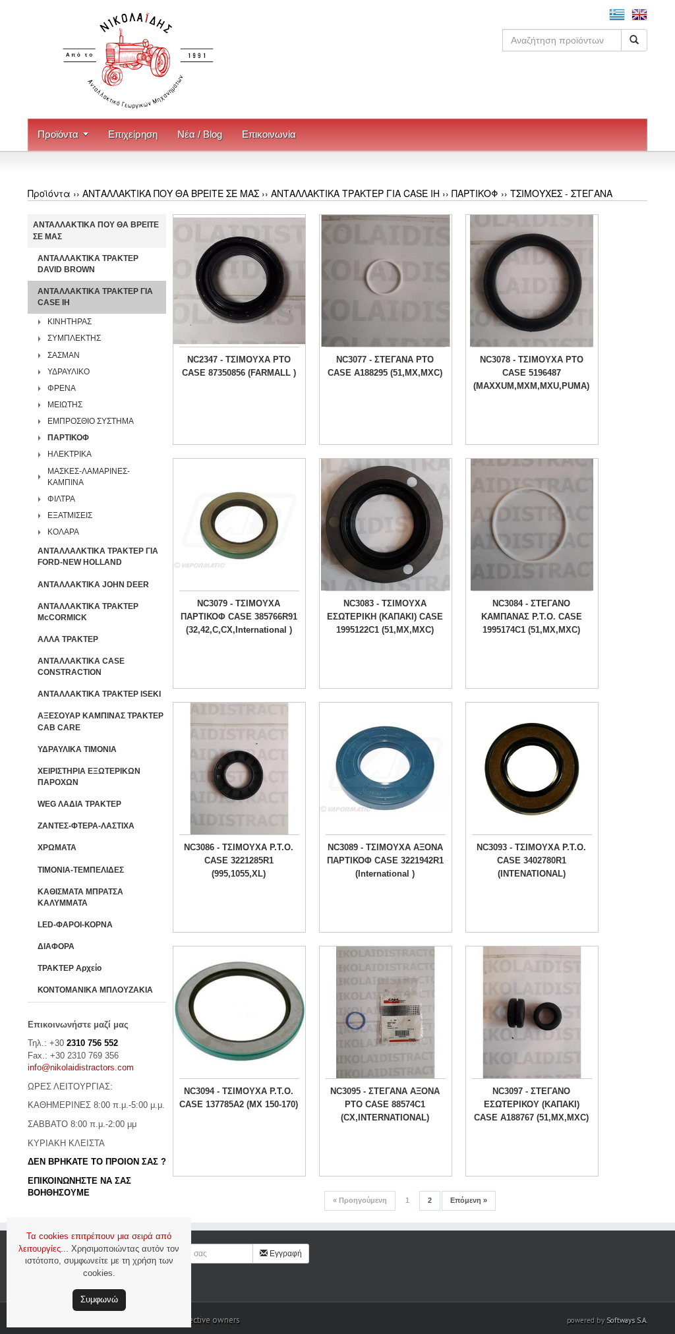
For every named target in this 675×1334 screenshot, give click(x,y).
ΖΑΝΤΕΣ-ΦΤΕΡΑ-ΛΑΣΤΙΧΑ (86, 825)
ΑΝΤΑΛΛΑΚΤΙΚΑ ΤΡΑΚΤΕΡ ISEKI (99, 694)
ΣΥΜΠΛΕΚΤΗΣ (74, 338)
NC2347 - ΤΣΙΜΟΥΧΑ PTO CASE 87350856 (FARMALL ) (239, 366)
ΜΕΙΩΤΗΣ (64, 404)
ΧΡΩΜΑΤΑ (57, 847)
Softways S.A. (626, 1320)
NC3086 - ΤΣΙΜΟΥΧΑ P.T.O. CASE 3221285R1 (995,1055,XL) (238, 860)
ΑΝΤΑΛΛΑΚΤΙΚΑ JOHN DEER (93, 584)
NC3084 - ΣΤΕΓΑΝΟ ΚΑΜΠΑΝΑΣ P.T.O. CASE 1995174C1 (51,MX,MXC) (531, 616)
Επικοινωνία (269, 134)
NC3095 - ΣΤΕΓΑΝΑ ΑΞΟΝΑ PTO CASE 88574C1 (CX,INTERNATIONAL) (385, 1104)
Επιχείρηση (133, 134)
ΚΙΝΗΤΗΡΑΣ (69, 321)
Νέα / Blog (199, 134)
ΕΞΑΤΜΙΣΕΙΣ (69, 515)
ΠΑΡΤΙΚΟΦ (475, 193)
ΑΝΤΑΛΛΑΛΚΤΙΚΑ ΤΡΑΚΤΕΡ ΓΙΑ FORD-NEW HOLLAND (98, 556)
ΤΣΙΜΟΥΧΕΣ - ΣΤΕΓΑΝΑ (561, 193)
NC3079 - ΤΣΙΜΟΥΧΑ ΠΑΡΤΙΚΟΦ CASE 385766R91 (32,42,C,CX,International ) (239, 616)
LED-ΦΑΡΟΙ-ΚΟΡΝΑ (75, 924)
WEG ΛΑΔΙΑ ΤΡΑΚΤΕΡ (79, 804)
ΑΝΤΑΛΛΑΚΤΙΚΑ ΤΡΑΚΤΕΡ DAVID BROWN (88, 264)
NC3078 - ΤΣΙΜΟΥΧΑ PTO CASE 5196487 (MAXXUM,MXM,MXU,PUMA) (531, 373)
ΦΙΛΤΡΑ (61, 499)
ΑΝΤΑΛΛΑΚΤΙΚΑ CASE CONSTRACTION (81, 666)
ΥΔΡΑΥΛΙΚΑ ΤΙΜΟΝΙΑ (77, 749)
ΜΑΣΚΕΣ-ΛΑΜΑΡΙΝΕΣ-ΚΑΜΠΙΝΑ (88, 477)
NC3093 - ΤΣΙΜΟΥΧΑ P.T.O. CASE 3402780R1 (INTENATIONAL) (531, 860)
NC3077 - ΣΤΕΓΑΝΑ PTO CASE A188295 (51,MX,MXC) (385, 366)
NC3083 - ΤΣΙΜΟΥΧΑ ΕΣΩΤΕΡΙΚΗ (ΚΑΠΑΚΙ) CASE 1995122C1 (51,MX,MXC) (385, 616)
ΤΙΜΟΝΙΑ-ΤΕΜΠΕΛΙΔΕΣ (81, 870)
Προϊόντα (58, 134)
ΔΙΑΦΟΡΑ (56, 946)
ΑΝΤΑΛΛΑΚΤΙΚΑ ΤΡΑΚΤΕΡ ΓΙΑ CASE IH (355, 193)
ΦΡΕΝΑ (61, 388)
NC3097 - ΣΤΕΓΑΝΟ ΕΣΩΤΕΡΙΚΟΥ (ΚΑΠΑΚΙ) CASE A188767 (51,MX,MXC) (531, 1104)
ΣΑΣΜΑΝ (63, 355)
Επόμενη (468, 1200)
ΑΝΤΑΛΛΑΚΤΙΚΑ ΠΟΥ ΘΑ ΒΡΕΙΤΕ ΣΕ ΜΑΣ (170, 193)
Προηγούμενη (360, 1200)
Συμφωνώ (99, 1299)
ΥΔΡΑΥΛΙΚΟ (68, 371)
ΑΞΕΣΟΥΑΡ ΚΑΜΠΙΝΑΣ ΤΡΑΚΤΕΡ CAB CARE (100, 721)
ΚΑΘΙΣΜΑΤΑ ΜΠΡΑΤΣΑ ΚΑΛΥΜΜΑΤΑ (80, 897)
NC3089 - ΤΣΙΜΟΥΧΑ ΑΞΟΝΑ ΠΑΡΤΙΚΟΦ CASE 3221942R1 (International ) (385, 860)
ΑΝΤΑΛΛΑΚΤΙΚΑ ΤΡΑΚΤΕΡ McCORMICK (88, 612)
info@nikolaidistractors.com (81, 1067)
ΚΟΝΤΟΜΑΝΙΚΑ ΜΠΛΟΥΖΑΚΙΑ (95, 990)
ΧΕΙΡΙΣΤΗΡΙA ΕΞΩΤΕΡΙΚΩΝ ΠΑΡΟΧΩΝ (89, 777)
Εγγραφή (285, 1253)
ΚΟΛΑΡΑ (63, 531)
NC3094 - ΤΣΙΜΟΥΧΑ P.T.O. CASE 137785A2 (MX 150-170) (238, 1097)
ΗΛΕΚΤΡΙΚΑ (69, 454)
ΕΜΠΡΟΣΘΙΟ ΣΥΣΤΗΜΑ (90, 421)
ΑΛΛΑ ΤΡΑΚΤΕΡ (68, 639)
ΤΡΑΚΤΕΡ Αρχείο (70, 968)
